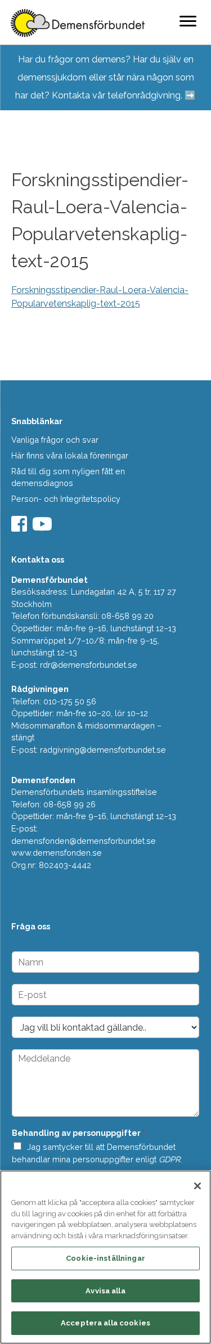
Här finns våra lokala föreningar (69, 455)
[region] (105, 1257)
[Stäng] (197, 1186)
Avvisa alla (105, 1291)
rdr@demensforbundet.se (88, 664)
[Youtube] (43, 527)
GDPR (169, 1159)
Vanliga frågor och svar (54, 439)
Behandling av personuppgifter (78, 1133)
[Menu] (188, 20)
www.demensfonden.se (56, 852)
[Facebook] (20, 527)
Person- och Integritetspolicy (65, 499)
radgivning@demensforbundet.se (103, 749)
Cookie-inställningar (105, 1258)
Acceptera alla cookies (105, 1323)
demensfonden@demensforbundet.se (83, 841)
